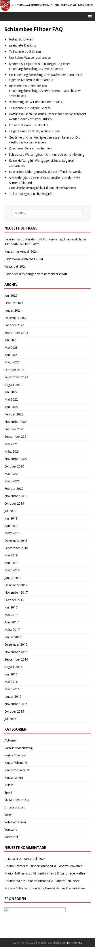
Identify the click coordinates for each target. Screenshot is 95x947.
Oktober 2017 (14, 600)
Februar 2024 (13, 303)
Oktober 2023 (14, 325)
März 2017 (12, 629)
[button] (89, 16)
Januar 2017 (12, 637)
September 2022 (16, 377)
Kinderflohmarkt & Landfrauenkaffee (56, 866)
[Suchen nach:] (47, 213)
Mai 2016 (11, 681)
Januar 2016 (12, 696)
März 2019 (12, 533)
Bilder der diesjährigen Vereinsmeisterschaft (35, 274)
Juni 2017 (10, 607)
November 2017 (16, 592)
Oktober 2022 (14, 370)
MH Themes (74, 943)
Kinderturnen (13, 777)
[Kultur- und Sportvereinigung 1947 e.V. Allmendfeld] (47, 9)
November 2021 (16, 421)
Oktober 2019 (14, 503)
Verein (8, 814)
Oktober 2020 (14, 466)
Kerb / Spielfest (15, 755)
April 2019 (11, 526)
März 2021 (12, 451)
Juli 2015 (10, 719)
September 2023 (16, 332)
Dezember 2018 (15, 540)
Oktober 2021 (14, 429)
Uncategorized (14, 807)
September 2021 (16, 436)
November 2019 (16, 496)
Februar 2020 (13, 488)
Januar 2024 (12, 310)
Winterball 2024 (15, 266)
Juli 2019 (10, 511)
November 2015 (16, 704)
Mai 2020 (11, 473)
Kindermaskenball (17, 770)
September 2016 (16, 659)
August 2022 (13, 385)
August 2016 (13, 667)
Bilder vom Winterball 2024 (23, 259)
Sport (8, 792)
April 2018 (11, 563)
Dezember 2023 (15, 318)
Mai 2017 (11, 615)
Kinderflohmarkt (15, 762)
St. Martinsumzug (16, 800)
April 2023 (11, 355)
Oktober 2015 (14, 711)
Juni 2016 (10, 674)
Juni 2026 (10, 295)
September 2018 (16, 548)
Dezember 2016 (15, 644)
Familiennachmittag (18, 748)
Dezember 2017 (15, 585)
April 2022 (11, 407)
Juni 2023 (10, 340)
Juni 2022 (10, 392)
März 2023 (12, 362)
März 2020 (12, 481)
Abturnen (10, 740)
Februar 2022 (13, 414)
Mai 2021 (11, 444)
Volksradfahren (15, 822)
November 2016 (16, 652)
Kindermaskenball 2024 (21, 251)
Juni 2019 (10, 518)
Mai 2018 (11, 555)
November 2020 (16, 459)
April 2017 (11, 622)
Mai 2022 (11, 399)
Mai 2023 (11, 347)
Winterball (11, 837)
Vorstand (10, 829)
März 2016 (12, 689)
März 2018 (12, 570)
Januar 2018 (12, 578)
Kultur (8, 785)
